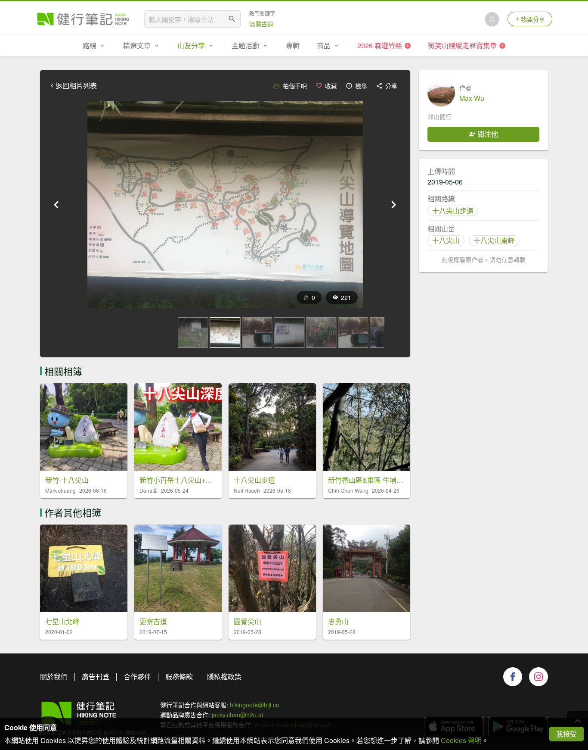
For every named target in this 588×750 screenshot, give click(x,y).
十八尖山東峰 (494, 240)
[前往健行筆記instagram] (538, 676)
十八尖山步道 (452, 211)
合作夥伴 (137, 676)
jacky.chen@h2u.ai (237, 714)
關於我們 (54, 676)
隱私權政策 (224, 676)
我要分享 (533, 19)
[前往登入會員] (492, 19)
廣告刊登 (95, 676)
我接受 (566, 734)
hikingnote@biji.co (254, 704)
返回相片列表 (76, 86)
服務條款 (179, 676)
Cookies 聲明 (461, 740)
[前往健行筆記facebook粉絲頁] (512, 676)
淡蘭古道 (261, 23)
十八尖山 (446, 240)
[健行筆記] (83, 19)
